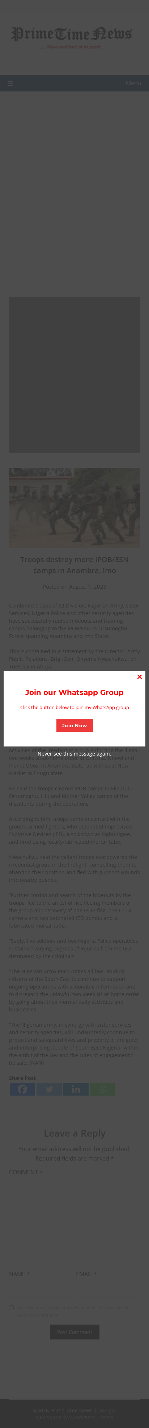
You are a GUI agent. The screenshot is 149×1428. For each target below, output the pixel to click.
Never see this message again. (74, 753)
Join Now (74, 725)
